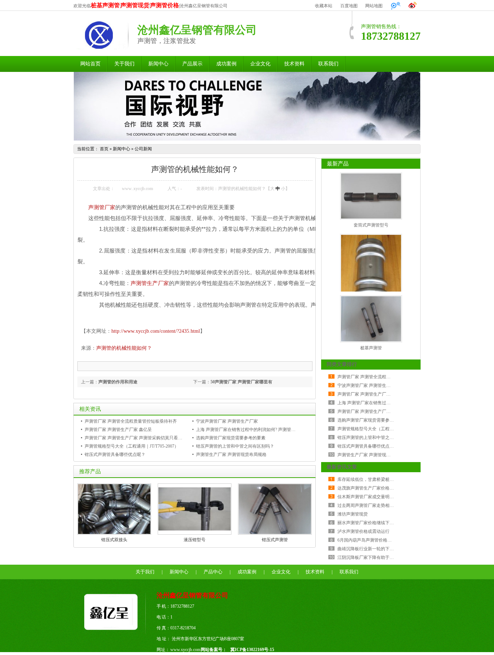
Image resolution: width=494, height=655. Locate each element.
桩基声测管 (371, 347)
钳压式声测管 (275, 539)
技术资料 (294, 63)
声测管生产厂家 (150, 283)
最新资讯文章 (342, 467)
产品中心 (213, 571)
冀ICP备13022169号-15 (252, 649)
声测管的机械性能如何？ (124, 348)
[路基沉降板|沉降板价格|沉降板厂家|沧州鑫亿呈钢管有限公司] (115, 632)
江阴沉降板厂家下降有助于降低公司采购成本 (380, 557)
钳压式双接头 (114, 539)
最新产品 (338, 164)
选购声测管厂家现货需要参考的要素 (230, 437)
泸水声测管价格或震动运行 (363, 531)
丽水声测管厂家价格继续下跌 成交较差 (374, 522)
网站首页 (90, 63)
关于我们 (124, 63)
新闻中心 (158, 63)
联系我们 (328, 63)
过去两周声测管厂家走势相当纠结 (370, 505)
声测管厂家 (101, 207)
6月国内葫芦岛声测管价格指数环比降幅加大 (379, 540)
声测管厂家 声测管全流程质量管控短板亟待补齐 (131, 421)
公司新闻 (143, 148)
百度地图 (349, 5)
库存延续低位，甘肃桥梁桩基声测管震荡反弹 (380, 479)
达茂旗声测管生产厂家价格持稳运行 (372, 488)
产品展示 (192, 63)
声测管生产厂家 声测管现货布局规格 (231, 454)
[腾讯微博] (395, 5)
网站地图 (374, 5)
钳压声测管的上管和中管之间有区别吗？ (235, 446)
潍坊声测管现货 (352, 514)
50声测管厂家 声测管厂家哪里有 (241, 381)
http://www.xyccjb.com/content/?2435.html (155, 331)
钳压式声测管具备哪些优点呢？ (115, 454)
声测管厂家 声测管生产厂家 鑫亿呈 (118, 429)
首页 (104, 148)
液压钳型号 (194, 539)
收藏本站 (323, 5)
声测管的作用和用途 (117, 381)
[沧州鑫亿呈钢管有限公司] (100, 45)
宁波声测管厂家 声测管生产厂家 (227, 421)
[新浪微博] (413, 5)
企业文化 (260, 63)
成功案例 (226, 63)
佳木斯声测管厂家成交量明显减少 (370, 496)
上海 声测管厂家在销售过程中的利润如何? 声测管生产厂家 (252, 429)
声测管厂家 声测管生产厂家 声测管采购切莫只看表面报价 (140, 437)
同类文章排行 (342, 364)
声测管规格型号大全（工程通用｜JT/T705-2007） (132, 446)
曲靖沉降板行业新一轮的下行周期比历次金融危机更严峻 (391, 548)
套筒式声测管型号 (371, 225)
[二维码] (313, 633)
